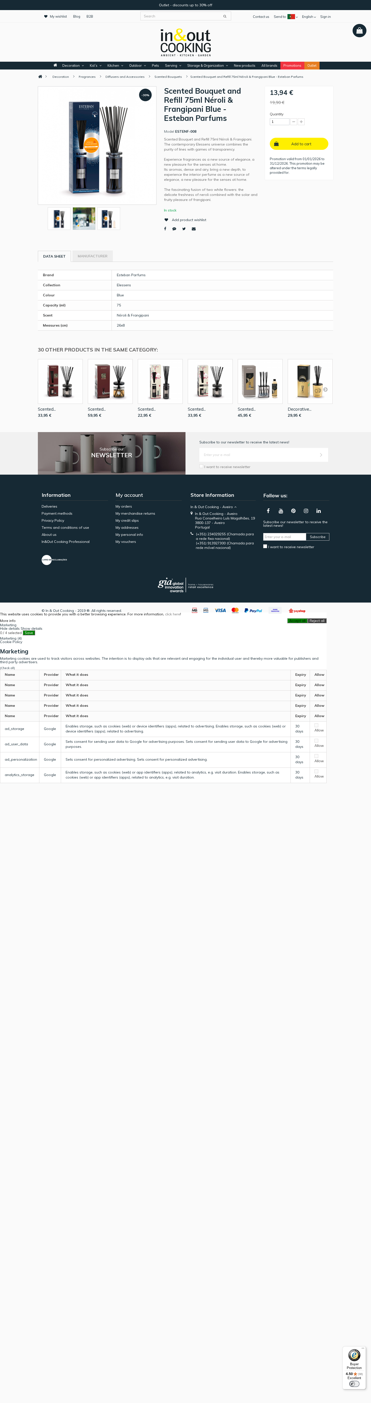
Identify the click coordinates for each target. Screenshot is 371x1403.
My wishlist (58, 16)
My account (129, 495)
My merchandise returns (135, 513)
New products (244, 65)
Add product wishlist (189, 220)
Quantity (276, 114)
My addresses (127, 527)
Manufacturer (93, 256)
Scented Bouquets (168, 77)
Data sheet (54, 256)
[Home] (40, 77)
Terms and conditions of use (65, 527)
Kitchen (113, 65)
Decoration (71, 65)
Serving (171, 65)
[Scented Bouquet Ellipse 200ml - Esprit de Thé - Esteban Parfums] (210, 381)
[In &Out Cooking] (185, 42)
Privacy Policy (53, 520)
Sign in (325, 17)
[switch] (354, 1384)
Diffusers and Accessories (125, 77)
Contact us (261, 17)
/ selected (11, 632)
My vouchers (126, 541)
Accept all (297, 620)
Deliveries (49, 506)
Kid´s (93, 65)
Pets (155, 65)
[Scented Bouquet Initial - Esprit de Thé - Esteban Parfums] (160, 381)
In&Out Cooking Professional (66, 541)
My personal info (129, 534)
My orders (124, 506)
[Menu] (363, 1349)
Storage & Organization (205, 65)
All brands (269, 65)
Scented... (47, 409)
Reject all (317, 620)
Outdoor (135, 65)
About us (49, 534)
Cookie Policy (11, 642)
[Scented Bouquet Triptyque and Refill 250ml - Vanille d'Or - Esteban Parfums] (260, 381)
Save (29, 632)
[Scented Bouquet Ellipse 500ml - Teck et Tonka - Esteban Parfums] (110, 381)
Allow (319, 730)
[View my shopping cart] (359, 30)
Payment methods (57, 513)
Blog (76, 16)
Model (169, 131)
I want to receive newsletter (227, 467)
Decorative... (299, 409)
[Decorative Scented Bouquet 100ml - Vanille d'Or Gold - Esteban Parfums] (310, 381)
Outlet (311, 65)
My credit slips (127, 520)
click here (172, 614)
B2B (90, 16)
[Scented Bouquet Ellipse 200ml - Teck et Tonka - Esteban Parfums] (60, 381)
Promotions (292, 65)
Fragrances (87, 77)
